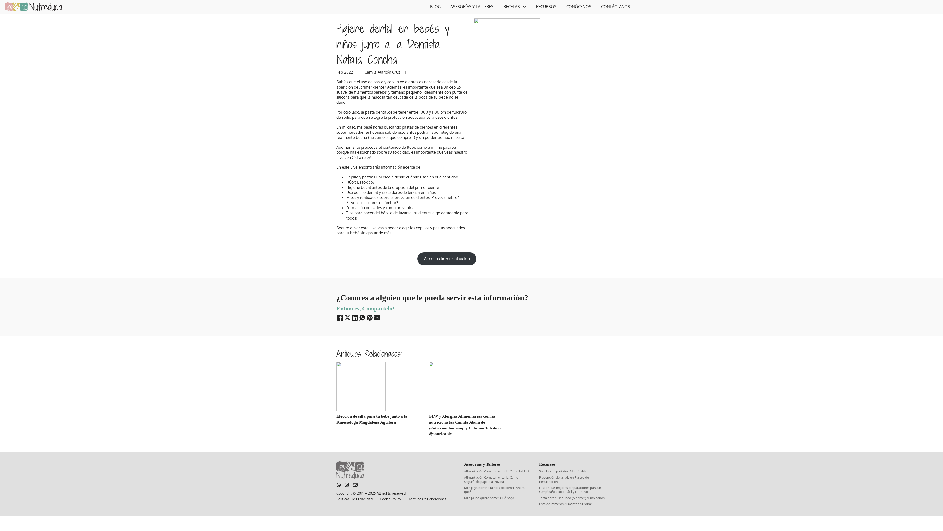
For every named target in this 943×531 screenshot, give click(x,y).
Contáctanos (615, 6)
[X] (347, 317)
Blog (435, 6)
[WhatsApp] (362, 317)
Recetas (511, 6)
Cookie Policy (390, 499)
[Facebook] (340, 317)
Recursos (546, 6)
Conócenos (578, 6)
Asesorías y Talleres (472, 6)
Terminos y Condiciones (427, 499)
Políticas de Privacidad (354, 499)
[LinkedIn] (355, 317)
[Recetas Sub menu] (524, 7)
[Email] (377, 317)
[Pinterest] (369, 317)
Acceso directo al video (447, 258)
